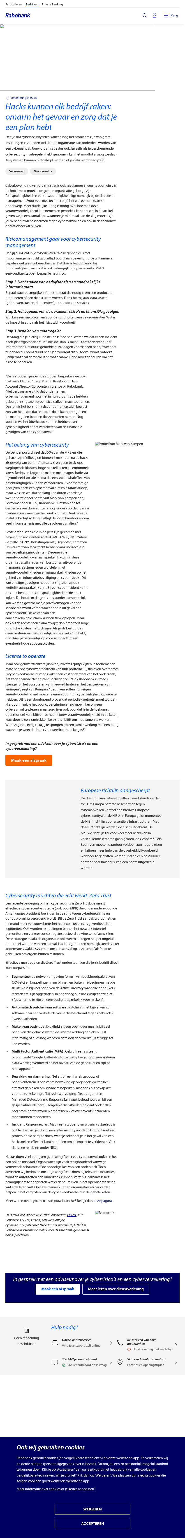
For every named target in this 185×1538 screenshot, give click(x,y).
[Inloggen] (154, 15)
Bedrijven (32, 4)
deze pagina (102, 1201)
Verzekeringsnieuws (23, 98)
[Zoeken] (144, 15)
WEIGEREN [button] (92, 1509)
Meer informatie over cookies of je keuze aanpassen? (56, 1489)
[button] (82, 1364)
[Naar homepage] (18, 15)
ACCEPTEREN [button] (92, 1523)
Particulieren (13, 4)
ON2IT (71, 1215)
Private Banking (52, 4)
